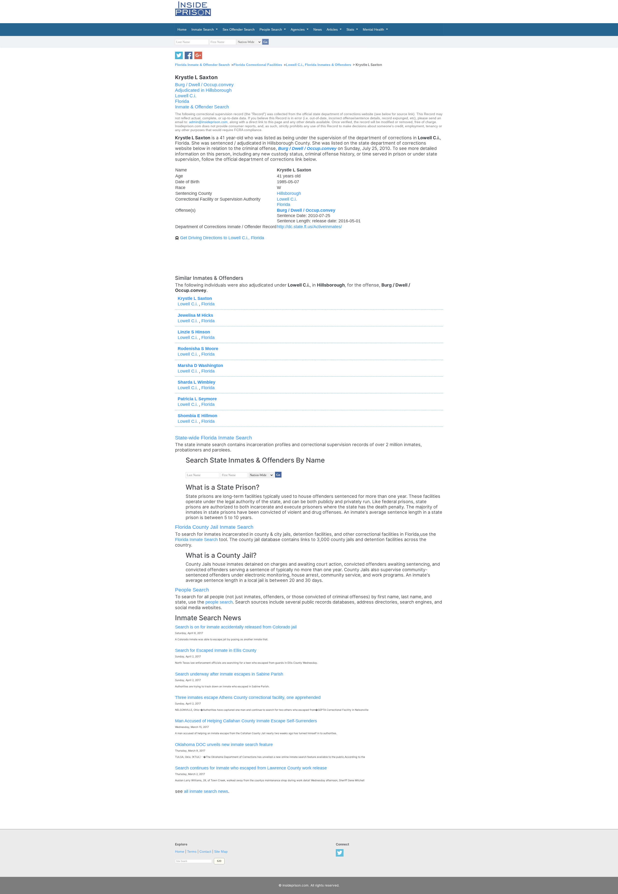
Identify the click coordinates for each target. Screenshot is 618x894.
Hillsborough (289, 193)
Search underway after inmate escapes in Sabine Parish (229, 673)
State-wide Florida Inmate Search (213, 437)
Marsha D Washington (200, 365)
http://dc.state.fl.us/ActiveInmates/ (309, 226)
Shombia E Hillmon (197, 415)
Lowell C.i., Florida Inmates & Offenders (318, 65)
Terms (192, 851)
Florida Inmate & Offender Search (202, 65)
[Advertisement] (332, 11)
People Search (192, 589)
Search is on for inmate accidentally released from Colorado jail (236, 626)
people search (219, 602)
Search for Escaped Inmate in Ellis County (215, 650)
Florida (182, 101)
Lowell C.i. (185, 95)
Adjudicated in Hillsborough (203, 90)
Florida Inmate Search (196, 539)
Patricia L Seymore (197, 398)
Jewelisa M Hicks (195, 315)
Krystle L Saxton (195, 298)
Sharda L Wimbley (196, 382)
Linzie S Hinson (194, 331)
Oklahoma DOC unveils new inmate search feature (224, 744)
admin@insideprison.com (208, 122)
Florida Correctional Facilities (257, 65)
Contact (205, 851)
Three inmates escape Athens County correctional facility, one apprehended (248, 697)
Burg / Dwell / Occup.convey (204, 84)
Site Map (221, 851)
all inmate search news (206, 791)
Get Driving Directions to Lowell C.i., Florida (222, 237)
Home (179, 851)
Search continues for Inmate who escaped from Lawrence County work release (251, 767)
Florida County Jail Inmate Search (214, 527)
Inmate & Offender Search (202, 106)
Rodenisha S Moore (198, 348)
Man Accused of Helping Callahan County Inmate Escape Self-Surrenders (246, 720)
